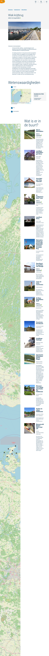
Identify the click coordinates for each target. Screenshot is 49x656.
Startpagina (10, 9)
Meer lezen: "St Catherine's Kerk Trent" (34, 204)
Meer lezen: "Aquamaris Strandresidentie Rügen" (34, 369)
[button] (12, 450)
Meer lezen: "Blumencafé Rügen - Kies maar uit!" (34, 437)
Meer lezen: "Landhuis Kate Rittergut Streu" (34, 163)
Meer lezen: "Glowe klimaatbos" (34, 139)
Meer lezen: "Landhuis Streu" (34, 227)
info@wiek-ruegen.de (37, 98)
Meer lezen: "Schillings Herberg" (34, 345)
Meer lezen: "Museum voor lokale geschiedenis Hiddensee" (34, 396)
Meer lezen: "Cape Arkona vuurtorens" (34, 288)
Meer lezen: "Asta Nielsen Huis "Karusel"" (34, 185)
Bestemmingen (17, 9)
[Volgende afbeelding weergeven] (38, 31)
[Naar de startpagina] (2, 2)
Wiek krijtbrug (24, 9)
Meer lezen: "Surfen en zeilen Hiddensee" (34, 415)
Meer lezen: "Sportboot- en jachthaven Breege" (34, 271)
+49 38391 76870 (37, 99)
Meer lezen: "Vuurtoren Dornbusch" (34, 328)
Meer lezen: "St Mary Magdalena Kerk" (34, 308)
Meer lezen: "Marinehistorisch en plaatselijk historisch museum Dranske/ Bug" (34, 250)
